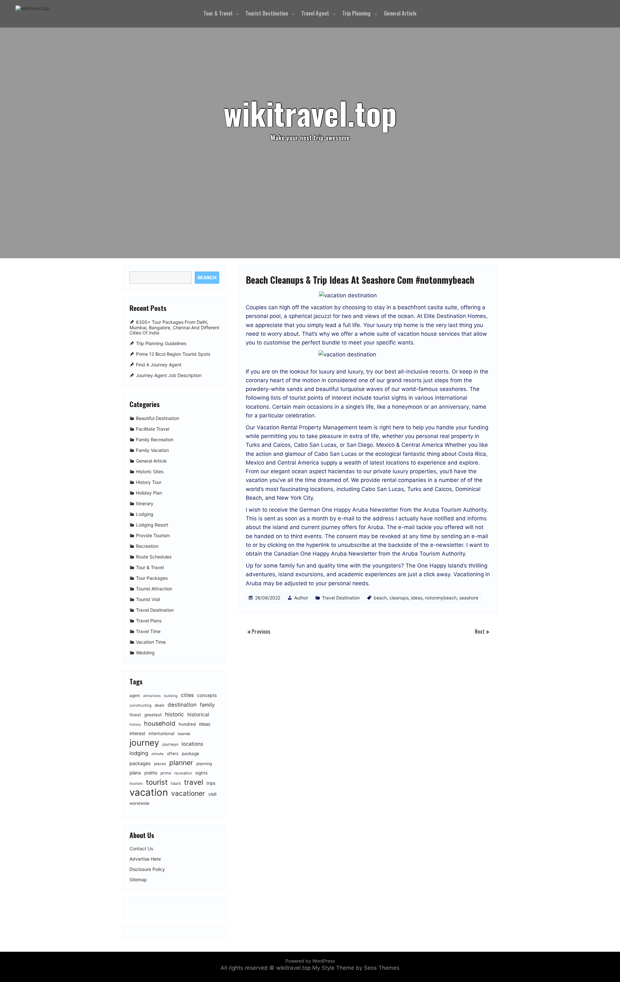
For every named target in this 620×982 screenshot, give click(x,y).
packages (140, 763)
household (159, 723)
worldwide (139, 803)
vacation (148, 792)
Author (301, 597)
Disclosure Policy (147, 869)
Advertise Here (145, 859)
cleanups (398, 597)
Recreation (147, 546)
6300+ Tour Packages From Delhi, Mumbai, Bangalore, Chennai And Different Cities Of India (174, 327)
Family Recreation (154, 439)
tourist (157, 782)
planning (204, 763)
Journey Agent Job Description (169, 375)
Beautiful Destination (157, 418)
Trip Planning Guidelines (161, 343)
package (190, 753)
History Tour (148, 482)
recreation (183, 773)
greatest (153, 714)
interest (137, 733)
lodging (138, 753)
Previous (261, 631)
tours (176, 783)
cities (187, 695)
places (160, 764)
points (150, 772)
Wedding (145, 652)
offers (173, 753)
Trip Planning (356, 13)
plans (135, 772)
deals (159, 705)
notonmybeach (441, 597)
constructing (140, 705)
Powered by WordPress (310, 961)
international (161, 733)
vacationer (188, 793)
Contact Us (141, 848)
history (135, 724)
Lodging (144, 514)
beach (380, 597)
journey (144, 742)
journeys (170, 744)
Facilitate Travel (152, 429)
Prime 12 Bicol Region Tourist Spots (173, 354)
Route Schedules (153, 556)
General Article (400, 13)
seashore (468, 597)
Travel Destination (341, 597)
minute (157, 754)
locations (192, 744)
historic (174, 714)
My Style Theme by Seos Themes (355, 968)
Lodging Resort (152, 524)
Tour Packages (152, 578)
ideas (416, 597)
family (207, 704)
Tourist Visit (148, 599)
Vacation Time (151, 642)
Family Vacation (152, 450)
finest (135, 714)
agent (134, 695)
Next (480, 631)
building (171, 696)
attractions (152, 696)
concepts (207, 695)
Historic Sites (149, 471)
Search (206, 277)
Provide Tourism (153, 535)
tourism (136, 783)
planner (181, 763)
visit (212, 794)
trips (210, 783)
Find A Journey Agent (158, 364)
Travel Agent (315, 13)
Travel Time (148, 631)
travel (193, 782)
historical (198, 714)
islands (184, 733)
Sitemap (138, 879)
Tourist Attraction (154, 588)
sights (201, 772)
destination (182, 704)
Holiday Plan (149, 493)
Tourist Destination (266, 13)
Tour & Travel (217, 13)
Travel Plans (148, 620)
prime (165, 773)
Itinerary (144, 503)
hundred (187, 724)
